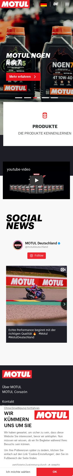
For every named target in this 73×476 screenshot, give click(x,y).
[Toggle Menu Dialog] (67, 4)
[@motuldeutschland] (18, 245)
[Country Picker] (43, 4)
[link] (30, 66)
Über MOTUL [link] (11, 387)
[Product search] (33, 4)
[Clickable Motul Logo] (15, 4)
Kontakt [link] (8, 401)
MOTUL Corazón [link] (14, 392)
